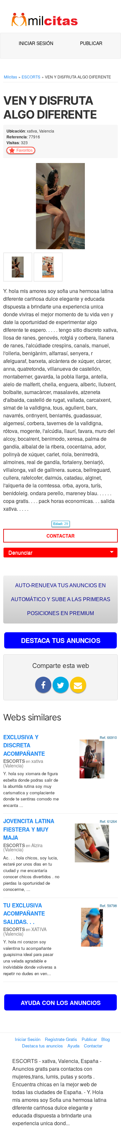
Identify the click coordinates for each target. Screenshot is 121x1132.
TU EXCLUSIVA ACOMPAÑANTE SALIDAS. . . (24, 913)
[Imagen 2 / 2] (48, 268)
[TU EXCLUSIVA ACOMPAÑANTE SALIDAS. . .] (92, 926)
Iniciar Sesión (36, 43)
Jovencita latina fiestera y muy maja (28, 829)
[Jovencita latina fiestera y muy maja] (92, 842)
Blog (105, 1039)
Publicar (91, 43)
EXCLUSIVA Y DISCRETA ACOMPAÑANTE (24, 745)
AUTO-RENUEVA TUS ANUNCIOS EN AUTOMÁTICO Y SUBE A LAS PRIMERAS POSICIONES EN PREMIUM (60, 599)
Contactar (60, 535)
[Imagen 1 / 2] (60, 205)
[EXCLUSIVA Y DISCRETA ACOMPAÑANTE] (92, 758)
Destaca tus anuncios (42, 1046)
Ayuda (73, 1046)
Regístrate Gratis (61, 1039)
